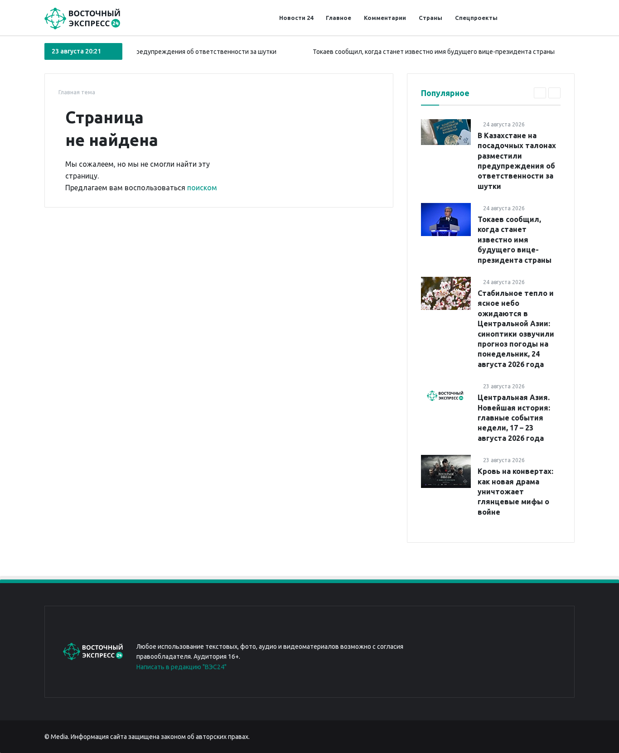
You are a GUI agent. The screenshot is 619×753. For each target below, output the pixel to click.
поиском (202, 187)
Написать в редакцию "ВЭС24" (181, 667)
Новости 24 (296, 17)
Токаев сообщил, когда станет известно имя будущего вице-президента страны (423, 51)
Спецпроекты (476, 17)
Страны (430, 17)
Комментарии (385, 17)
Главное (338, 17)
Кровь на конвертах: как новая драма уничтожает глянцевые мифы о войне (515, 491)
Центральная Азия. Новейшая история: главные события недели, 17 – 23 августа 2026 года (514, 417)
